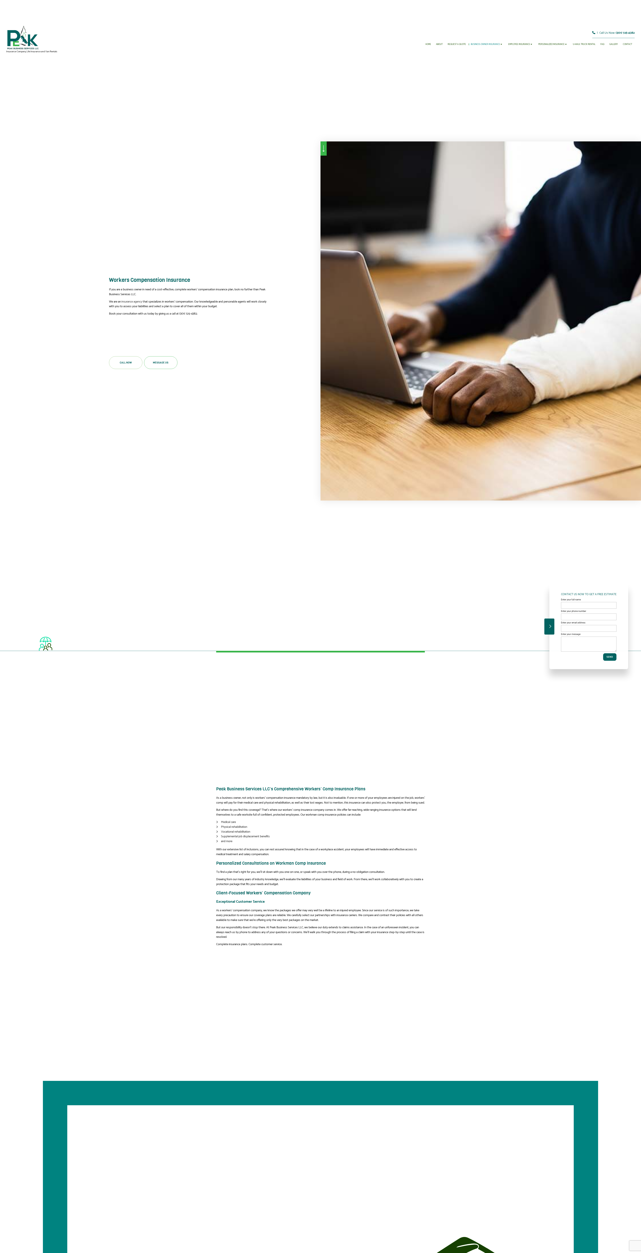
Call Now (126, 362)
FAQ (602, 44)
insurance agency (132, 301)
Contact (627, 44)
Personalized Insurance (551, 44)
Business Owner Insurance (485, 44)
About (439, 44)
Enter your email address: (573, 623)
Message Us (160, 362)
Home (428, 44)
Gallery (613, 44)
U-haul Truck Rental (584, 44)
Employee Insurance (519, 44)
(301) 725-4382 (625, 32)
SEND (609, 657)
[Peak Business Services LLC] (23, 37)
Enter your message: (571, 634)
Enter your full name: (571, 599)
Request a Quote (457, 44)
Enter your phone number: (573, 611)
